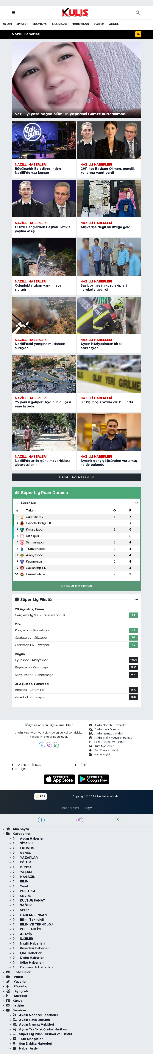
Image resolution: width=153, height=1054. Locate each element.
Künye (18, 1000)
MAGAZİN (27, 876)
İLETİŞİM (20, 769)
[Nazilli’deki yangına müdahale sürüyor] (44, 315)
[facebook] (41, 820)
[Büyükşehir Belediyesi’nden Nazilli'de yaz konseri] (44, 140)
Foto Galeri (22, 972)
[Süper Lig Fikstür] (136, 599)
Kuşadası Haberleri (34, 948)
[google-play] (93, 779)
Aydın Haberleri (31, 838)
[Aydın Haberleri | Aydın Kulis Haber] (75, 13)
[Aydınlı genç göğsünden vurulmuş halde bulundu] (109, 432)
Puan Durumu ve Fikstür (109, 742)
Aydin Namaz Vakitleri (108, 733)
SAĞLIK (25, 905)
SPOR (24, 910)
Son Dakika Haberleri (107, 750)
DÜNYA (25, 867)
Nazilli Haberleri (32, 943)
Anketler (20, 996)
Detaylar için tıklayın (76, 585)
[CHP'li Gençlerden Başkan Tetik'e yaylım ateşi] (44, 198)
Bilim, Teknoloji (31, 919)
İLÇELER (26, 938)
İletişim (18, 1005)
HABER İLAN (80, 24)
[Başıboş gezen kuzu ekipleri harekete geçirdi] (109, 257)
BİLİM (24, 881)
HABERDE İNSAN (33, 914)
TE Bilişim (86, 808)
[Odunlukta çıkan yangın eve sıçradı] (44, 257)
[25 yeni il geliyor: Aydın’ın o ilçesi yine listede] (44, 374)
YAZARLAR (59, 24)
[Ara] (137, 12)
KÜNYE (83, 765)
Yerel (23, 886)
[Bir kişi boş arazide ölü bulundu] (109, 374)
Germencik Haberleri (36, 967)
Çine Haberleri (30, 953)
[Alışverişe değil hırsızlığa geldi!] (109, 198)
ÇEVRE (25, 895)
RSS (42, 796)
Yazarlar (20, 981)
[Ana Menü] (13, 12)
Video (18, 976)
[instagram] (79, 820)
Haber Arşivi (102, 754)
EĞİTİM (98, 24)
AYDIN (7, 24)
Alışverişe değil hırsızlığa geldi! (106, 227)
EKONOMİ (39, 24)
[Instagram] (49, 745)
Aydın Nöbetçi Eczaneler (110, 725)
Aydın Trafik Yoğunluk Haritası (113, 737)
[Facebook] (42, 745)
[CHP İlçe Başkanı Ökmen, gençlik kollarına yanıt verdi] (109, 140)
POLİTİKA (27, 891)
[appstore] (60, 779)
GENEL (113, 24)
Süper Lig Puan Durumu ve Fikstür (45, 1034)
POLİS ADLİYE (30, 929)
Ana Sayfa (21, 829)
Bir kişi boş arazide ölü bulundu (106, 402)
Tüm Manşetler (104, 746)
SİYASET (22, 24)
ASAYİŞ (25, 934)
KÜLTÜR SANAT (32, 900)
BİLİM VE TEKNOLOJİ (36, 924)
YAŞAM (25, 871)
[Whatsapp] (56, 745)
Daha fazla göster (76, 477)
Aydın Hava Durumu (107, 729)
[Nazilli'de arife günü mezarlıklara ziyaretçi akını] (44, 432)
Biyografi (20, 991)
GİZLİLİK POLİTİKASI (28, 765)
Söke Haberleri (31, 962)
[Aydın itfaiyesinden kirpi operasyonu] (109, 315)
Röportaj (20, 986)
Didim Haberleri (31, 957)
